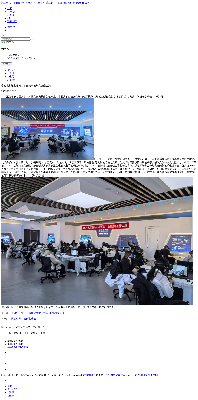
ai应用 (10, 18)
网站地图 (88, 375)
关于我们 (12, 11)
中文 (9, 27)
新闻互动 (6, 64)
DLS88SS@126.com (17, 346)
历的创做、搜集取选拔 (23, 318)
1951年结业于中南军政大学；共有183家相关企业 (37, 313)
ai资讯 (10, 15)
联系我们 (12, 21)
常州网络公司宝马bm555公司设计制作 (126, 375)
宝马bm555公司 (15, 58)
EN (14, 27)
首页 (9, 8)
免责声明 (153, 375)
